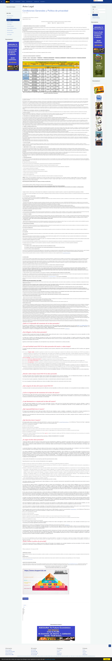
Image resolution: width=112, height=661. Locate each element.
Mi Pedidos (33, 651)
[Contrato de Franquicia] (42, 57)
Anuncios (85, 651)
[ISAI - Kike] (99, 105)
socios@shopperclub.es (52, 276)
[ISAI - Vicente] (99, 142)
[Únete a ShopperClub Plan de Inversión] (56, 633)
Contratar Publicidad (10, 26)
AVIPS (58, 651)
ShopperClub (29, 1)
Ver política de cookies (50, 659)
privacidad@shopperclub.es (73, 563)
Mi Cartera (33, 654)
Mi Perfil (33, 650)
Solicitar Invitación (10, 22)
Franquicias (59, 653)
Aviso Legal (9, 19)
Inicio (12, 1)
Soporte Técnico (8, 654)
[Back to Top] (110, 646)
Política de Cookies (9, 651)
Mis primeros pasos (10, 15)
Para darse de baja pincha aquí (27, 559)
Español (96, 0)
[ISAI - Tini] (99, 112)
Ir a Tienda (59, 650)
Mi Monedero (34, 653)
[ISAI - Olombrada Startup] (99, 39)
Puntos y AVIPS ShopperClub (11, 28)
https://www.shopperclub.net (82, 325)
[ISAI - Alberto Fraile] (99, 134)
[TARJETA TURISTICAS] (99, 89)
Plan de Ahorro (9, 17)
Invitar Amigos (9, 24)
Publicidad (59, 654)
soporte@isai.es (73, 509)
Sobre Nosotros (8, 653)
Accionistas (17, 1)
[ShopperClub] (7, 1)
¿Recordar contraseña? (96, 17)
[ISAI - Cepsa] (99, 98)
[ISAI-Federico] (99, 127)
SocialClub (36, 1)
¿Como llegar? (9, 34)
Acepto (106, 659)
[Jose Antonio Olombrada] (13, 56)
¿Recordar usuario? (95, 16)
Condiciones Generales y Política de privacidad (45, 10)
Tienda (84, 653)
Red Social (85, 654)
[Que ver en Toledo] (99, 65)
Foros (23, 1)
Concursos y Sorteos (10, 32)
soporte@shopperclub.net (64, 422)
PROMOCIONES (9, 30)
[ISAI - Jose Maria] (99, 120)
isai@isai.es (67, 328)
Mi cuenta (42, 1)
